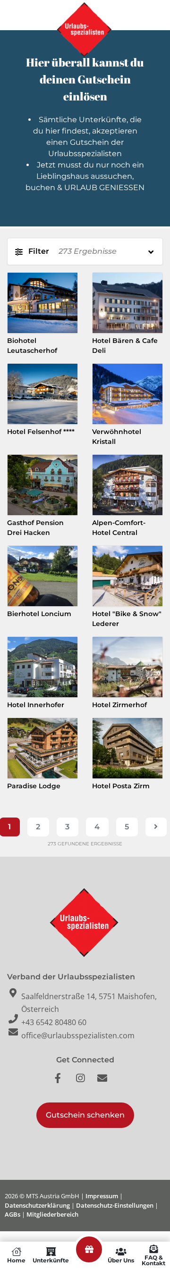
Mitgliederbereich (52, 1214)
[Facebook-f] (63, 1083)
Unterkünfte (51, 1260)
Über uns (121, 1260)
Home (16, 1260)
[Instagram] (85, 1083)
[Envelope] (107, 1083)
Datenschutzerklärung (37, 1205)
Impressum (101, 1196)
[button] (85, 1115)
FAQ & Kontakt (153, 1260)
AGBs (12, 1214)
